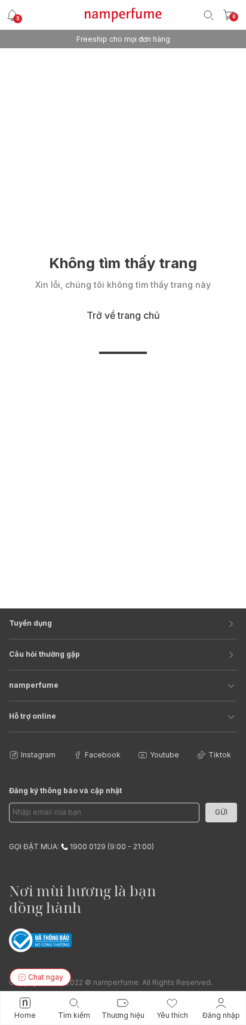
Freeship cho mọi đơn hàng (123, 39)
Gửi (221, 811)
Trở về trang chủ (123, 315)
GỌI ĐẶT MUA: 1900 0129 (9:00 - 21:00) (81, 846)
